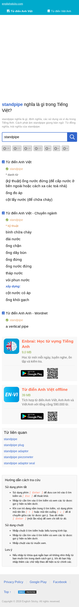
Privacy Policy (13, 582)
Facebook (60, 582)
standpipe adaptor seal (19, 463)
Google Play (38, 582)
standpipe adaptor (16, 451)
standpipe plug (14, 445)
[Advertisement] (39, 58)
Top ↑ (7, 592)
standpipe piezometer (18, 457)
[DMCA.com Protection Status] (27, 592)
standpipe (10, 439)
